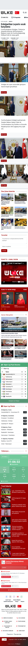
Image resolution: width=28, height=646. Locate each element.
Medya (10, 21)
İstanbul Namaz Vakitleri (8, 622)
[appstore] (9, 634)
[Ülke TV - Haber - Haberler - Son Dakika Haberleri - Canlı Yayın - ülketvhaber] (11, 12)
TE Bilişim (17, 644)
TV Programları (16, 17)
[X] (10, 596)
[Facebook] (6, 596)
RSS (5, 639)
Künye (16, 601)
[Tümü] (26, 451)
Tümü (25, 289)
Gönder (4, 250)
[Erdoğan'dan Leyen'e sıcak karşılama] (14, 49)
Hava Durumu (21, 618)
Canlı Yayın (8, 600)
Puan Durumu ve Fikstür (8, 627)
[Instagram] (14, 596)
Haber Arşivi (22, 630)
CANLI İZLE (5, 17)
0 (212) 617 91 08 (6, 586)
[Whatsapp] (21, 596)
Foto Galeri (4, 21)
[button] (1, 309)
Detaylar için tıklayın (14, 401)
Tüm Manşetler (21, 626)
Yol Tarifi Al (15, 576)
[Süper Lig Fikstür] (26, 406)
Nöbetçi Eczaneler (8, 618)
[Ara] (23, 12)
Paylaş (4, 92)
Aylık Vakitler (5, 481)
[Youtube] (18, 596)
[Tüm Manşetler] (26, 315)
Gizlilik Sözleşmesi (8, 601)
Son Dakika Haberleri (8, 630)
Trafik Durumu (21, 621)
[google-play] (17, 634)
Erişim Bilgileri (16, 600)
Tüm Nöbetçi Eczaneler (15, 590)
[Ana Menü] (25, 12)
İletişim (22, 601)
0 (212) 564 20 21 (6, 576)
